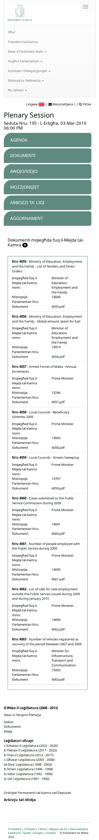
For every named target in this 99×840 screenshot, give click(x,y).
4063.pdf (58, 679)
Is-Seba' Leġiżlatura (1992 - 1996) (28, 774)
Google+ (38, 833)
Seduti (8, 722)
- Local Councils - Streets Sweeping (45, 457)
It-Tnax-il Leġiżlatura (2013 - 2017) (29, 755)
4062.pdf (58, 629)
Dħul (11, 32)
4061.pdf (58, 579)
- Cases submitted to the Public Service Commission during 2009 (43, 500)
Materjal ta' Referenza (24, 80)
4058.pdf (58, 447)
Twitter (26, 833)
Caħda (42, 829)
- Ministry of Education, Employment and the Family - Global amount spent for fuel (47, 319)
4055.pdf (58, 306)
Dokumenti (12, 726)
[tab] (47, 140)
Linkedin (50, 833)
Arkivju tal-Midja (20, 799)
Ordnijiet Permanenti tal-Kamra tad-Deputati (37, 792)
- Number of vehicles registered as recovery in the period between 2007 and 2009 (46, 641)
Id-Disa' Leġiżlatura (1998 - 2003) (28, 764)
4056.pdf (58, 356)
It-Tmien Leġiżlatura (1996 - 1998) (28, 769)
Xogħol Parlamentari (24, 61)
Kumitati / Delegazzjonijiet (28, 70)
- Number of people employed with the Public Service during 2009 (46, 546)
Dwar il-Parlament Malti (26, 51)
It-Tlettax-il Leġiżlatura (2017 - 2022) (30, 750)
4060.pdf (58, 533)
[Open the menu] (85, 6)
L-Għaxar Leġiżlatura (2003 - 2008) (29, 759)
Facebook (14, 833)
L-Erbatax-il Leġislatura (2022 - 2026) (31, 745)
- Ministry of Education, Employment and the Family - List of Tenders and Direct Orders (47, 266)
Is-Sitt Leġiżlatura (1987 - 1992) (27, 778)
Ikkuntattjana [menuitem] (62, 104)
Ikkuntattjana (79, 829)
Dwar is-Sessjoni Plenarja (22, 714)
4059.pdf (58, 488)
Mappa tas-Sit (58, 829)
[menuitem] (49, 32)
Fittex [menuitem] (86, 104)
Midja (8, 731)
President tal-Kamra (23, 41)
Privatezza (14, 829)
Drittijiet (29, 829)
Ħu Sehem (16, 90)
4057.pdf (58, 402)
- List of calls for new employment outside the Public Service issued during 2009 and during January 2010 (46, 594)
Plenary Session (29, 115)
